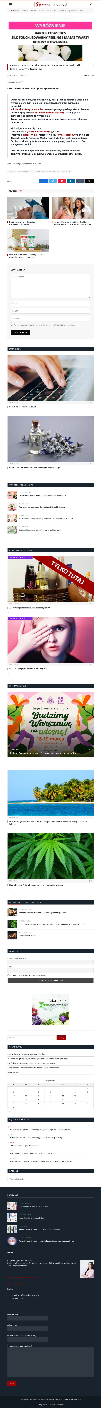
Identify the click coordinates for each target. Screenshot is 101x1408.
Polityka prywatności (57, 1405)
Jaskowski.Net (75, 1399)
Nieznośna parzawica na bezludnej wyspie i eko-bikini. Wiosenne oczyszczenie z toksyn (48, 822)
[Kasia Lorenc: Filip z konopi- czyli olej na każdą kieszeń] (51, 856)
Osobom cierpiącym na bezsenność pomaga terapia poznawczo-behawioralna (41, 1130)
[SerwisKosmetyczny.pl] (50, 4)
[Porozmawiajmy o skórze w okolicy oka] (51, 640)
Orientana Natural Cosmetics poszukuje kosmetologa (34, 467)
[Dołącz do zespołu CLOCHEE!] (51, 378)
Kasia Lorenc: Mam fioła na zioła (23, 763)
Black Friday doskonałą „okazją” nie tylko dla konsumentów (33, 1153)
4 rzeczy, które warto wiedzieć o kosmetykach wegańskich (42, 913)
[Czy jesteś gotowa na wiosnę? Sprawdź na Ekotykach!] (12, 530)
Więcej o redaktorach (15, 1283)
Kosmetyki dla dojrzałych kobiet (31, 1218)
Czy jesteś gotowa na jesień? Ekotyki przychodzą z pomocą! (42, 495)
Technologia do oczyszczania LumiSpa (25, 1146)
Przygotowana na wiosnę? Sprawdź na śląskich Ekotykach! (42, 507)
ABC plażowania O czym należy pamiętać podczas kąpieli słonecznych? (33, 1068)
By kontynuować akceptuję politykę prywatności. (28, 975)
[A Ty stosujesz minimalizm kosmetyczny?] (51, 579)
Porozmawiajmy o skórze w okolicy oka (28, 668)
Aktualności (89, 75)
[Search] (91, 4)
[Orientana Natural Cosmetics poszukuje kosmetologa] (51, 439)
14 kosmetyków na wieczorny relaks (33, 1206)
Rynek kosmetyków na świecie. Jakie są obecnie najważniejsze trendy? (47, 1241)
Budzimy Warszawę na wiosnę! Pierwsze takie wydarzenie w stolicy (46, 518)
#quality (59, 112)
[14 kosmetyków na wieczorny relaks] (12, 1206)
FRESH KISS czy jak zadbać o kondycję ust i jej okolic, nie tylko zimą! (36, 1138)
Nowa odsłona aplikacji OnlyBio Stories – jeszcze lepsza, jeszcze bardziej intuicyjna (72, 223)
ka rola (12, 75)
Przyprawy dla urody (27, 936)
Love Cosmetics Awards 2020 (48, 171)
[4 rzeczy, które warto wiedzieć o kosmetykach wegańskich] (12, 912)
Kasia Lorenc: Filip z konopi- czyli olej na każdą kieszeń (36, 885)
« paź (9, 1112)
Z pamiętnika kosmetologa (20, 558)
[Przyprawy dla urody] (12, 935)
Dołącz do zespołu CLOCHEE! (22, 406)
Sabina (12, 1143)
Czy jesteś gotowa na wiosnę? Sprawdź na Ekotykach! (40, 530)
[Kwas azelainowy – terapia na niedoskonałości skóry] (28, 208)
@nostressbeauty (67, 134)
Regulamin (43, 1405)
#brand (39, 112)
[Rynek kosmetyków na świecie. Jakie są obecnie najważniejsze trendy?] (12, 1241)
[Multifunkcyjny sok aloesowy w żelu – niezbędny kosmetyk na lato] (28, 240)
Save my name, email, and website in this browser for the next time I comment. (44, 325)
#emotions (48, 112)
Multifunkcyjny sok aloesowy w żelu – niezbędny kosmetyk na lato (26, 256)
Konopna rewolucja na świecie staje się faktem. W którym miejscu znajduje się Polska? (52, 924)
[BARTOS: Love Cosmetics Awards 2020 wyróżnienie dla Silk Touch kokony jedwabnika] (50, 39)
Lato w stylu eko (13, 1072)
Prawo (26, 902)
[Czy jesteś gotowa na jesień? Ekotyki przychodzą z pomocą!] (12, 495)
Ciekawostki (14, 902)
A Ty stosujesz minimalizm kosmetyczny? (29, 607)
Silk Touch (66, 171)
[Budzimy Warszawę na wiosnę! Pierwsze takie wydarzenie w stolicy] (12, 518)
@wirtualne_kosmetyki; (39, 131)
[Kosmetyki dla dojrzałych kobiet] (12, 1217)
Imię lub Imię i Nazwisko (17, 958)
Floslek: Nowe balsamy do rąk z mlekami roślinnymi (39, 1229)
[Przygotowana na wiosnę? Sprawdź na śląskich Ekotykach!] (12, 507)
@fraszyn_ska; (30, 134)
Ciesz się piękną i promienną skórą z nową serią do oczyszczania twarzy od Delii (41, 1161)
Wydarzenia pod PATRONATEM (21, 485)
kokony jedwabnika (26, 171)
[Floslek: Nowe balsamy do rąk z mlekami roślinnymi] (12, 1229)
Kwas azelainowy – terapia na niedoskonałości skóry (23, 223)
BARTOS (12, 171)
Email (10, 967)
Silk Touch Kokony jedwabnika (27, 109)
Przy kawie (37, 902)
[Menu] (10, 4)
